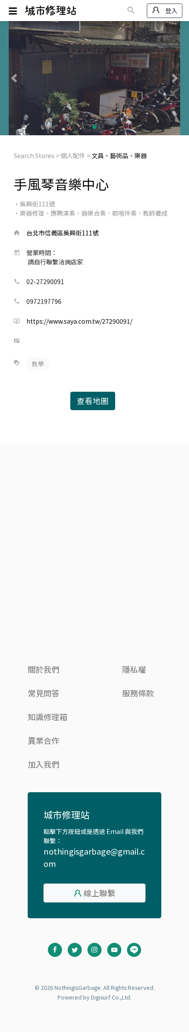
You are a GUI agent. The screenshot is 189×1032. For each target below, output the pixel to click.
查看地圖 (93, 400)
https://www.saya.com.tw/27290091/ (79, 321)
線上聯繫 (99, 892)
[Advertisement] (94, 559)
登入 (171, 10)
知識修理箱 (47, 716)
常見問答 (43, 693)
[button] (14, 78)
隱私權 (134, 669)
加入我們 (43, 764)
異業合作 (43, 740)
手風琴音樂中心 (61, 184)
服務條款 (138, 693)
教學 (38, 363)
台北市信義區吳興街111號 (62, 232)
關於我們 (43, 669)
